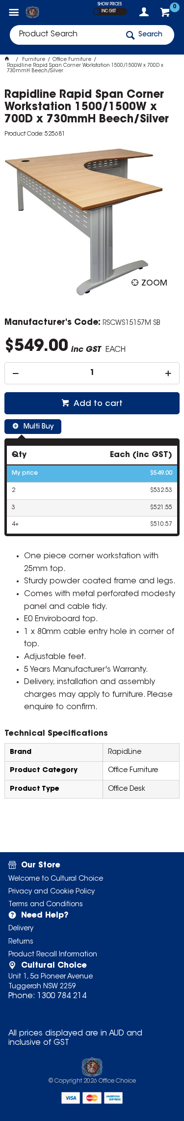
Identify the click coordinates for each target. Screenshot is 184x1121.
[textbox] (64, 35)
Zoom (154, 283)
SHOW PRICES (110, 4)
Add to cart (97, 404)
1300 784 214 (61, 996)
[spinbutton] (92, 373)
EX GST (96, 11)
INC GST (109, 11)
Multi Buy (37, 427)
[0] (166, 15)
